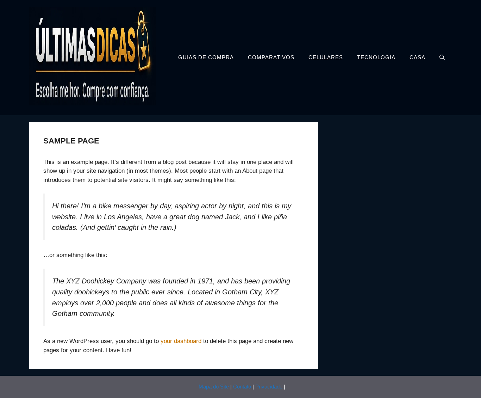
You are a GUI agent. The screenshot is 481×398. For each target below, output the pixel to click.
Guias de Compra (206, 57)
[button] (442, 57)
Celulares (325, 57)
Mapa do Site (214, 387)
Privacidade (268, 387)
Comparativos (271, 57)
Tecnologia (376, 57)
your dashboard (181, 341)
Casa (417, 57)
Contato (242, 387)
